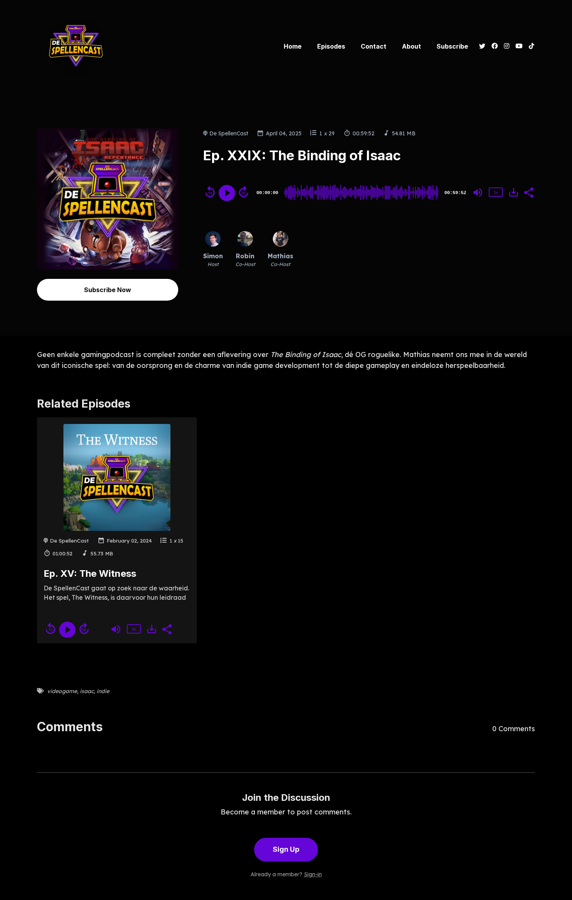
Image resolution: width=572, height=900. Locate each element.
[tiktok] (530, 47)
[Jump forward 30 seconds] (244, 192)
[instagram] (506, 47)
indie (103, 691)
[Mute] (478, 192)
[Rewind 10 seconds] (210, 192)
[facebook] (494, 47)
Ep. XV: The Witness (90, 573)
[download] (513, 192)
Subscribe (452, 46)
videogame (62, 691)
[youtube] (519, 47)
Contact (373, 46)
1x (496, 192)
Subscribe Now (107, 290)
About (411, 46)
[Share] (528, 192)
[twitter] (482, 47)
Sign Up (286, 849)
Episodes (331, 46)
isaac (87, 691)
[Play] (227, 193)
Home (293, 46)
